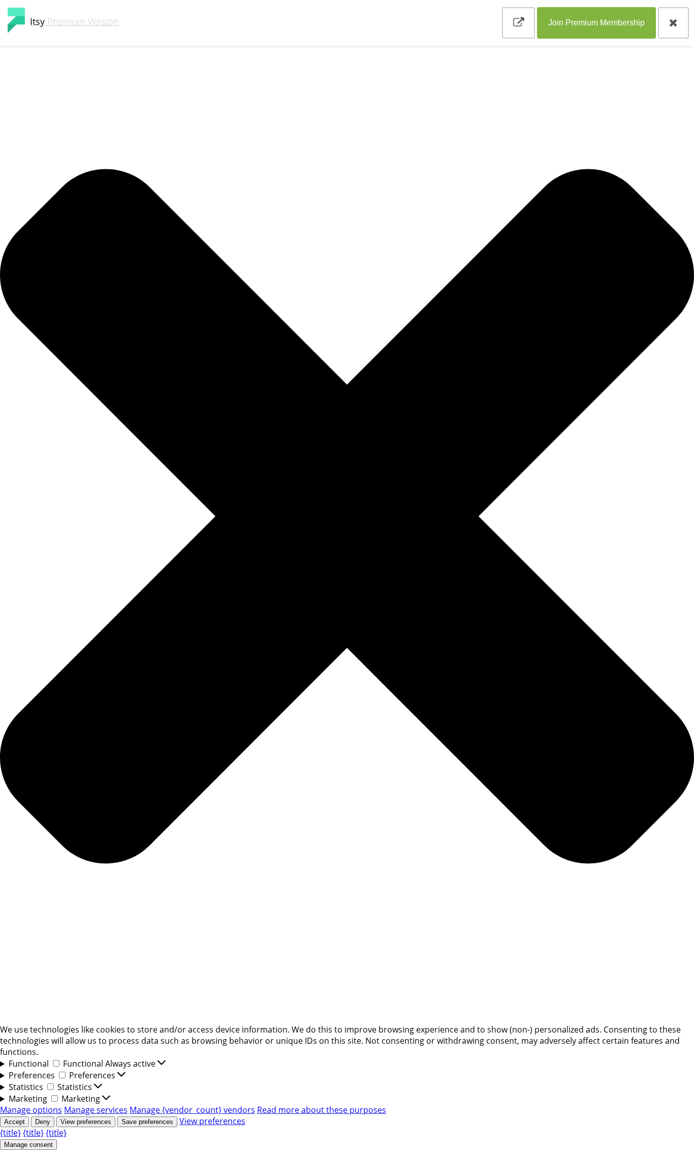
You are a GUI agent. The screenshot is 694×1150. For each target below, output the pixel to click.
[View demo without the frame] (518, 23)
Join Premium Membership (596, 22)
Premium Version (74, 21)
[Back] (673, 23)
